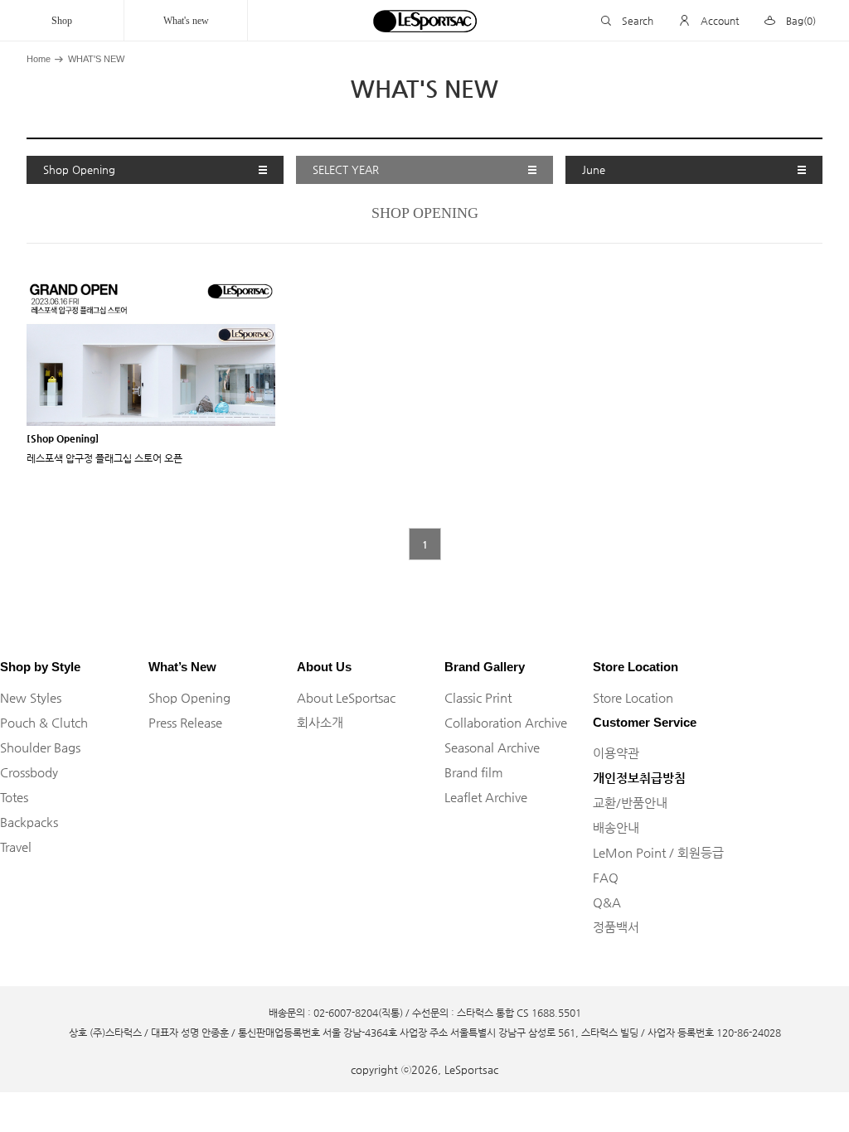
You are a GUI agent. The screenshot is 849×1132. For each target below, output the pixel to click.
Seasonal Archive (492, 747)
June (593, 169)
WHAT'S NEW (96, 59)
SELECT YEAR (346, 169)
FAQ (606, 877)
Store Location (633, 697)
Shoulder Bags (40, 747)
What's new (186, 21)
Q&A (607, 902)
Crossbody (29, 772)
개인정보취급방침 (639, 778)
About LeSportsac (346, 697)
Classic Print (478, 697)
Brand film (473, 772)
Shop (61, 21)
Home (39, 59)
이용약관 (616, 753)
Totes (14, 797)
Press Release (185, 722)
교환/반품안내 (630, 803)
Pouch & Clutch (44, 722)
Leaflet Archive (485, 797)
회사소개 (320, 722)
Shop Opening (79, 169)
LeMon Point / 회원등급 (658, 852)
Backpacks (29, 822)
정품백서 (616, 927)
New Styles (30, 697)
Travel (16, 846)
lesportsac (424, 20)
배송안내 (616, 827)
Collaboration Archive (505, 722)
